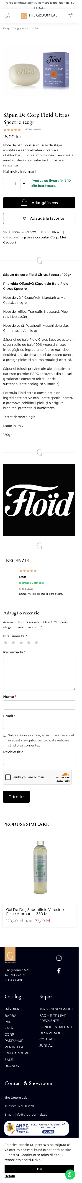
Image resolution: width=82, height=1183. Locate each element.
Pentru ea (14, 1047)
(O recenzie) (33, 129)
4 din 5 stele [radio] (29, 643)
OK (39, 1169)
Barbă (10, 1016)
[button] (69, 16)
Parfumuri (14, 1041)
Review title (13, 752)
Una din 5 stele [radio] (6, 643)
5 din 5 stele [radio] (37, 643)
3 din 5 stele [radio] (22, 643)
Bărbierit (13, 1009)
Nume (9, 696)
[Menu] (6, 16)
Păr (8, 1022)
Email (9, 716)
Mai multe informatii (19, 171)
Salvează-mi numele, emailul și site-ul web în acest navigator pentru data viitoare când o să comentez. (41, 740)
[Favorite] (70, 835)
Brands (12, 1066)
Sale (9, 1060)
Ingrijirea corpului (26, 28)
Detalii (10, 1176)
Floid (56, 232)
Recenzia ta (14, 652)
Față (9, 1028)
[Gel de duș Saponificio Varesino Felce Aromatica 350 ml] (39, 866)
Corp (6, 28)
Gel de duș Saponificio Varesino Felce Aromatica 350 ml (35, 912)
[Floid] (39, 500)
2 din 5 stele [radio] (14, 643)
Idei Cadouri (16, 1053)
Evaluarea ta (15, 636)
